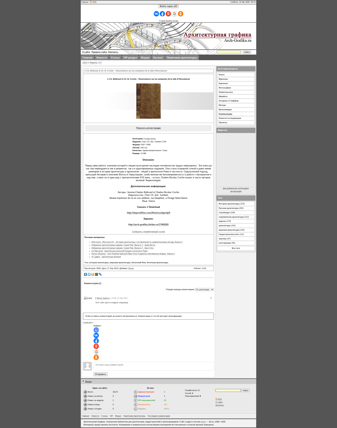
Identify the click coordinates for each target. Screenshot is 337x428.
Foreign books (150, 139)
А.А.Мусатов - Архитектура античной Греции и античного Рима (119, 251)
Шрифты (223, 96)
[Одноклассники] (93, 274)
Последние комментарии (159, 416)
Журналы (223, 79)
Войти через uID (168, 6)
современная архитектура (231, 217)
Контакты (220, 405)
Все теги (236, 248)
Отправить (100, 374)
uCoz (203, 422)
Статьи (104, 416)
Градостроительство (229, 234)
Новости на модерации (230, 118)
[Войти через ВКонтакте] (156, 13)
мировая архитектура (120, 262)
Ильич (131, 268)
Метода (222, 105)
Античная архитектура (157, 262)
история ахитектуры (99, 262)
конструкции (225, 243)
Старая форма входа (168, 21)
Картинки (223, 83)
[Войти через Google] (174, 13)
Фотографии (225, 88)
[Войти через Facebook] (162, 13)
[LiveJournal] (100, 274)
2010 (84, 62)
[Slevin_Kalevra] (88, 298)
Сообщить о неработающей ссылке (148, 232)
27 (100, 62)
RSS (94, 2)
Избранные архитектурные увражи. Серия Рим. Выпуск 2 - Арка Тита (122, 248)
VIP (111, 416)
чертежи (223, 239)
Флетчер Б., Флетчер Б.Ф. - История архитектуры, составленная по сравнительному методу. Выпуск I (137, 242)
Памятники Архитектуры (134, 416)
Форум (118, 416)
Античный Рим (138, 262)
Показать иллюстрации (148, 128)
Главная (84, 2)
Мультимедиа (225, 109)
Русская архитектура (229, 208)
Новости (95, 416)
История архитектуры (229, 204)
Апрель (93, 62)
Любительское (226, 92)
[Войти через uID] (96, 330)
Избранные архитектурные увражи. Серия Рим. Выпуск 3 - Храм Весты (123, 245)
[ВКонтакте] (85, 274)
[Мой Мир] (96, 274)
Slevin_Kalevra (103, 298)
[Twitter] (89, 274)
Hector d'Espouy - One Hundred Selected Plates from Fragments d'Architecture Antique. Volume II (133, 254)
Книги (221, 75)
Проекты (223, 122)
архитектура (224, 225)
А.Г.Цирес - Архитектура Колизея (106, 257)
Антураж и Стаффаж (229, 101)
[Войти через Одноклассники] (180, 13)
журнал (222, 221)
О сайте (219, 402)
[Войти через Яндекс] (168, 13)
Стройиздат (224, 212)
